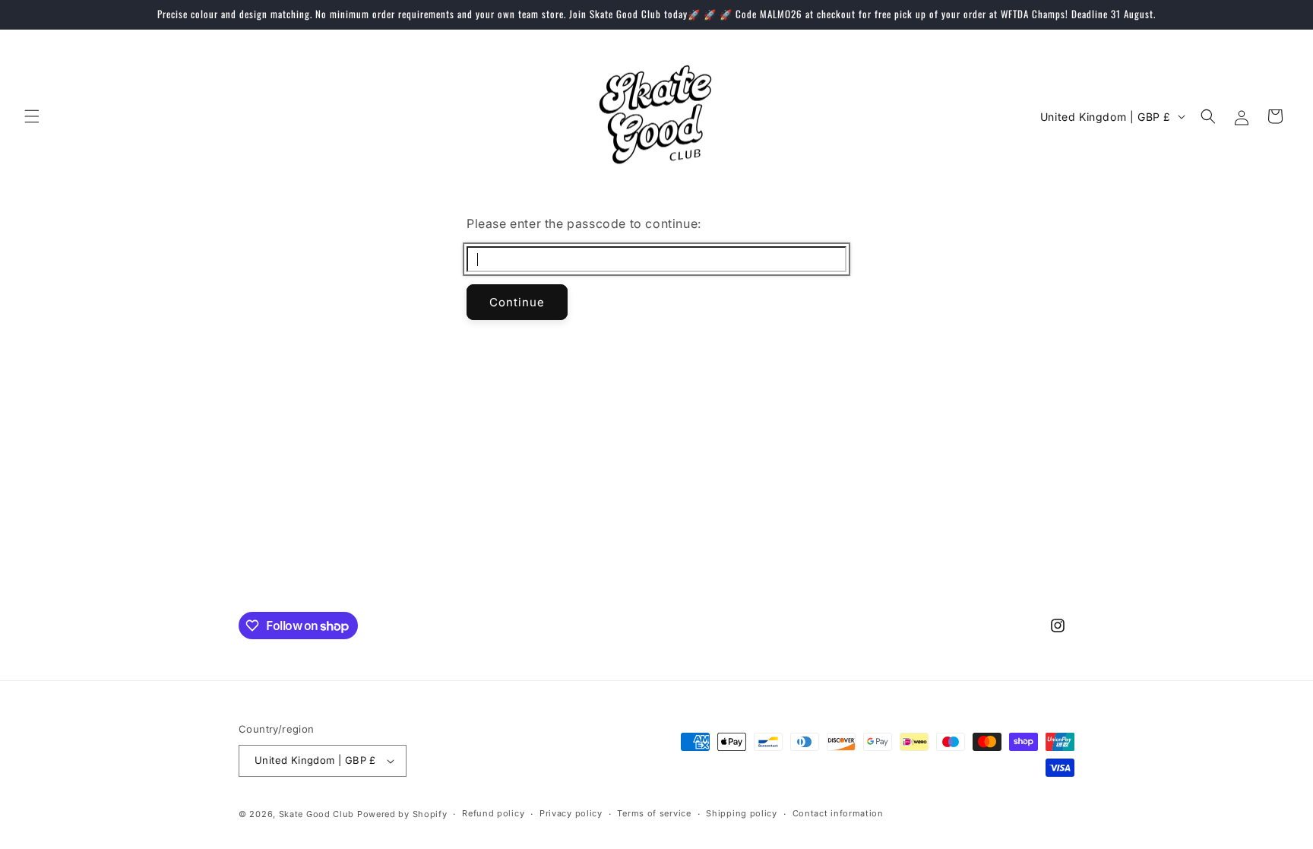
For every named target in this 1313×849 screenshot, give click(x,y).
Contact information (838, 813)
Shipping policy (741, 813)
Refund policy (493, 813)
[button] (32, 116)
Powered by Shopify (402, 814)
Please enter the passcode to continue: (584, 223)
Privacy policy (571, 813)
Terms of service (654, 813)
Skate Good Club (317, 814)
